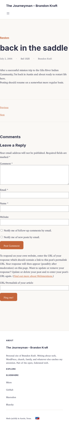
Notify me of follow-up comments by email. (28, 230)
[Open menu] (8, 13)
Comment (6, 163)
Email (4, 189)
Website (4, 216)
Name (4, 203)
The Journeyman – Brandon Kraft (31, 6)
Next (2, 114)
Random (4, 37)
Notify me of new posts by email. (22, 236)
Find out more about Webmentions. (33, 275)
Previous (4, 107)
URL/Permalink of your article (16, 282)
